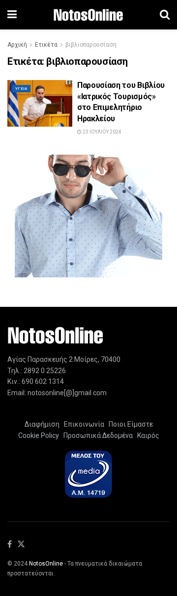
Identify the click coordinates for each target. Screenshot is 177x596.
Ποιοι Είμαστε (129, 424)
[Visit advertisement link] (88, 216)
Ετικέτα (46, 44)
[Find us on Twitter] (21, 544)
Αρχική (17, 44)
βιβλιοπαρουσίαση (91, 44)
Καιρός (146, 435)
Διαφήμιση (42, 424)
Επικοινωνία (84, 424)
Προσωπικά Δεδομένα (96, 435)
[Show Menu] (12, 14)
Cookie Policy (38, 435)
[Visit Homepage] (88, 15)
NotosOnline (46, 563)
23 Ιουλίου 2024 (101, 132)
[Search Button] (165, 14)
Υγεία (21, 88)
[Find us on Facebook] (9, 544)
